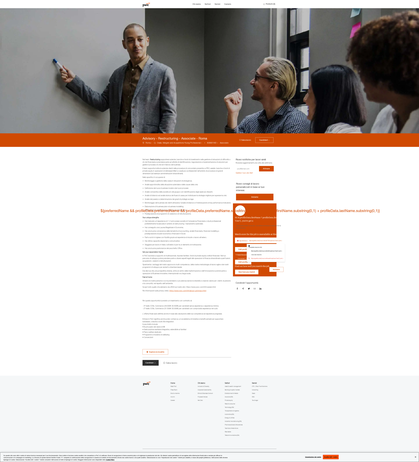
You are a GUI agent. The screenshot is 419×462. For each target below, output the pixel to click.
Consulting (255, 390)
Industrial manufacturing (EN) (233, 421)
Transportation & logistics (232, 411)
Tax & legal (255, 400)
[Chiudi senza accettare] (415, 457)
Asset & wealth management (233, 386)
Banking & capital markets (232, 390)
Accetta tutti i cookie (330, 457)
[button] (264, 140)
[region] (209, 457)
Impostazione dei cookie (313, 457)
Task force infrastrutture (231, 428)
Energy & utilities (229, 418)
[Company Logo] (153, 4)
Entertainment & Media (231, 393)
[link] (244, 173)
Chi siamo (196, 4)
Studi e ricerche (175, 393)
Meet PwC (174, 386)
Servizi (217, 4)
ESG (253, 397)
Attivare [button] (266, 169)
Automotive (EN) (229, 414)
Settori (208, 4)
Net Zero (200, 400)
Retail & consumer (230, 404)
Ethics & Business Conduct (205, 393)
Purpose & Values (202, 397)
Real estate (228, 432)
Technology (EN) (229, 407)
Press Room (174, 390)
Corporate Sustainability (204, 390)
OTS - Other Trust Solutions (259, 386)
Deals (253, 393)
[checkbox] (245, 140)
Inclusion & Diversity (203, 386)
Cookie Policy (110, 460)
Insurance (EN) (229, 397)
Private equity (229, 400)
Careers (227, 4)
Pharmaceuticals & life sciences (234, 425)
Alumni (173, 397)
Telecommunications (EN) (232, 435)
